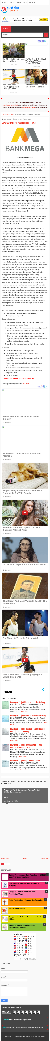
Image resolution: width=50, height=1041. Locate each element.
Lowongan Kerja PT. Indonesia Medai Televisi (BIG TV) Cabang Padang (27, 730)
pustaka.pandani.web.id (10, 105)
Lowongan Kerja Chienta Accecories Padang (27, 702)
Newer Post (5, 859)
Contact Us (11, 2)
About (4, 2)
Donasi (18, 1027)
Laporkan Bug (38, 1027)
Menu (6, 29)
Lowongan (28, 119)
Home (25, 859)
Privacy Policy (22, 2)
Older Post (45, 859)
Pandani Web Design (39, 1036)
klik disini (26, 384)
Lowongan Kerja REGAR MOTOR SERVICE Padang (28, 715)
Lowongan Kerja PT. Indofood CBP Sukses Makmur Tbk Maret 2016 (26, 746)
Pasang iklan (10, 1027)
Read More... (25, 711)
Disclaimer (32, 2)
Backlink (24, 1027)
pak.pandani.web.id (28, 107)
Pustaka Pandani (20, 1036)
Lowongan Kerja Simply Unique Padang (25, 760)
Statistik (30, 1027)
